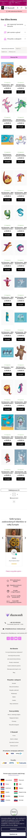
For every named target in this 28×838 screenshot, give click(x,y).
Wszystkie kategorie (13, 716)
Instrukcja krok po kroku (13, 647)
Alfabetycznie (12, 51)
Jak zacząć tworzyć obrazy (13, 651)
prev (3, 528)
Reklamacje (13, 685)
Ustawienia (13, 829)
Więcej (16, 825)
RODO (13, 689)
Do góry (13, 492)
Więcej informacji (13, 767)
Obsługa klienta (5, 623)
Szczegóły (7, 91)
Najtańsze (18, 48)
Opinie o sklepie (13, 731)
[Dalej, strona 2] (13, 485)
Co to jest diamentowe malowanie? (13, 644)
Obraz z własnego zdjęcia (13, 706)
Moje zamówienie (13, 695)
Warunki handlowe (13, 679)
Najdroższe (4, 51)
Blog (13, 664)
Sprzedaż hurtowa (13, 734)
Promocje (13, 713)
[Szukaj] (21, 7)
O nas (13, 727)
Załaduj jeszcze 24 (13, 481)
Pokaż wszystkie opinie (12, 562)
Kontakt (13, 675)
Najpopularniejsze (13, 710)
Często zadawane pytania (13, 657)
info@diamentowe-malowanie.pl (15, 619)
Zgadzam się (13, 834)
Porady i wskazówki (13, 654)
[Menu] (2, 7)
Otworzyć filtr (13, 57)
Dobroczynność (13, 738)
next (24, 528)
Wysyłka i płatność (13, 682)
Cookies (13, 692)
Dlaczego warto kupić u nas (13, 661)
